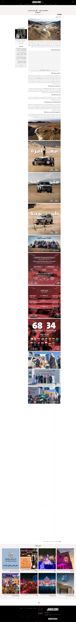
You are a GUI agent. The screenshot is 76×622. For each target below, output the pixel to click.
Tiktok (50, 615)
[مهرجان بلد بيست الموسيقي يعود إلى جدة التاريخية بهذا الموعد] (65, 558)
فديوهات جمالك (29, 608)
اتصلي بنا (42, 617)
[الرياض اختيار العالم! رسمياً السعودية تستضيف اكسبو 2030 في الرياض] (10, 583)
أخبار (25, 608)
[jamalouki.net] (38, 2)
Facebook (55, 614)
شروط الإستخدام (28, 617)
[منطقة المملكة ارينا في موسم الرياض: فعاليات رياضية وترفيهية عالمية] (65, 583)
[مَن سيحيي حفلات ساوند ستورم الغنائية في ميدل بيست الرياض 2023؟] (47, 583)
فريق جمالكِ (33, 617)
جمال (39, 608)
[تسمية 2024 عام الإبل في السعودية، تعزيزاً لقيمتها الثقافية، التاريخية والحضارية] (10, 558)
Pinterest (51, 614)
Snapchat (59, 614)
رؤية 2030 (47, 541)
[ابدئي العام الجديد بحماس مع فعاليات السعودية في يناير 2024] (29, 558)
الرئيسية (42, 14)
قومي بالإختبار (21, 43)
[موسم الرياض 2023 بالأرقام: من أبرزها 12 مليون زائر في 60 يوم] (47, 558)
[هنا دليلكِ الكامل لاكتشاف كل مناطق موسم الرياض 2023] (29, 583)
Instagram (47, 614)
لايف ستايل (21, 608)
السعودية (39, 14)
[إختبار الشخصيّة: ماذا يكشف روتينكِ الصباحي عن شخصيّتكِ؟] (21, 34)
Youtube (46, 615)
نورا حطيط (57, 16)
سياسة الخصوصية (23, 617)
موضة (42, 608)
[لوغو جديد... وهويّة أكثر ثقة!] (44, 60)
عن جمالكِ (38, 617)
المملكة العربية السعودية (54, 541)
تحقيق (44, 541)
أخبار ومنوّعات (35, 14)
